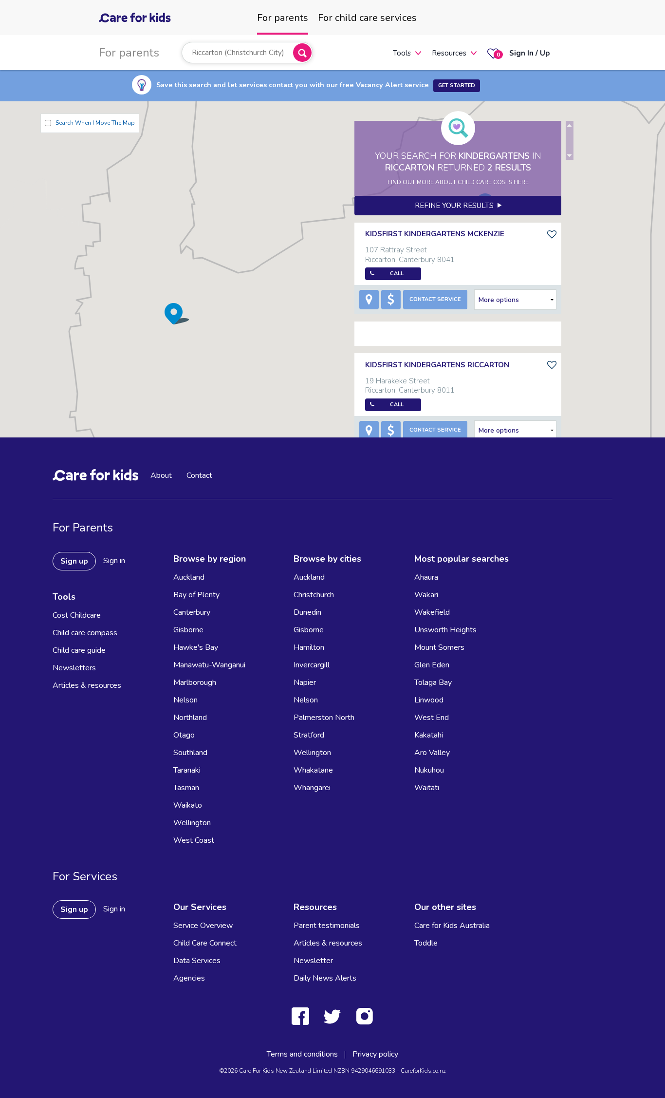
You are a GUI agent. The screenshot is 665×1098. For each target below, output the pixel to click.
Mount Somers (439, 647)
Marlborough (194, 682)
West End (431, 717)
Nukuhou (429, 770)
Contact (199, 475)
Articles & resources (87, 685)
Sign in (114, 560)
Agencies (189, 978)
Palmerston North (324, 717)
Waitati (426, 787)
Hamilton (309, 647)
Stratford (309, 735)
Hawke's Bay (195, 647)
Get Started (456, 85)
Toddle (426, 943)
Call (397, 273)
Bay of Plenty (196, 594)
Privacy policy (375, 1054)
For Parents (83, 527)
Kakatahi (428, 735)
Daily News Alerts (325, 978)
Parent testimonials (327, 925)
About (161, 475)
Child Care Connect (205, 943)
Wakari (426, 594)
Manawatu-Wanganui (209, 665)
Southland (190, 752)
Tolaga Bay (433, 682)
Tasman (186, 787)
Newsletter (313, 960)
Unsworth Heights (445, 630)
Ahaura (426, 577)
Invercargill (312, 665)
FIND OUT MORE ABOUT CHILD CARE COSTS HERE (458, 182)
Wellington (192, 822)
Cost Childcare (77, 615)
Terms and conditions (302, 1054)
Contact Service (435, 299)
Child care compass (85, 632)
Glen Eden (431, 665)
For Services (85, 876)
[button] (177, 313)
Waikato (187, 805)
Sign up (74, 561)
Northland (190, 717)
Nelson (185, 700)
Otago (184, 735)
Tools (402, 53)
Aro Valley (432, 752)
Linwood (428, 700)
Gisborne (188, 630)
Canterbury (191, 612)
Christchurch (314, 594)
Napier (305, 682)
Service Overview (203, 925)
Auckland (188, 577)
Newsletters (74, 668)
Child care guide (79, 650)
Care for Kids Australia (452, 925)
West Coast (193, 840)
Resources (449, 53)
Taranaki (187, 770)
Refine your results (456, 205)
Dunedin (307, 612)
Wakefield (432, 612)
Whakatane (313, 770)
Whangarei (312, 787)
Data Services (197, 960)
